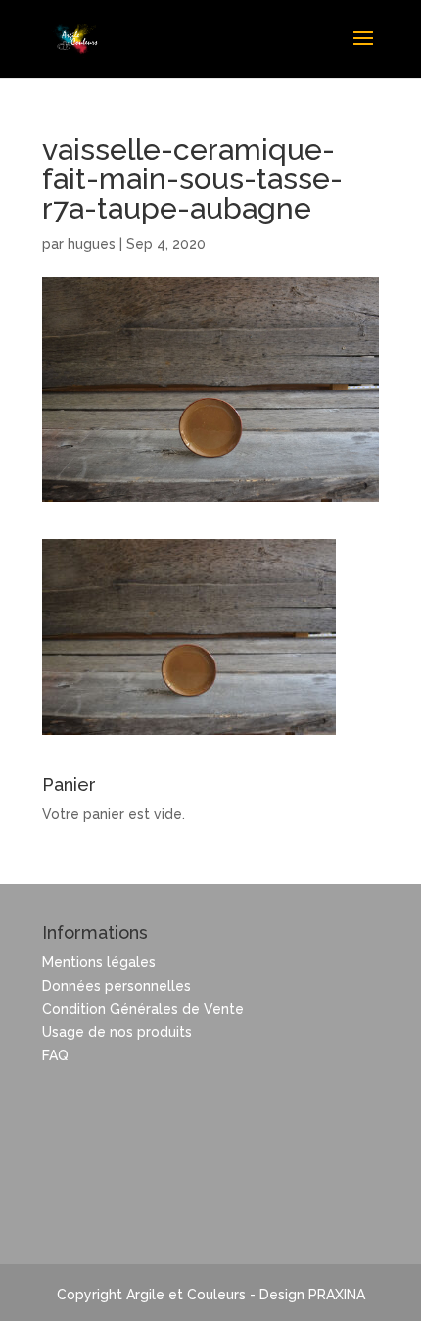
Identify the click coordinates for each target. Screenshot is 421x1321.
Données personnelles (116, 986)
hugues (92, 244)
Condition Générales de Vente (143, 1009)
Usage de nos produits (117, 1032)
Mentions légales (99, 962)
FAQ (55, 1055)
